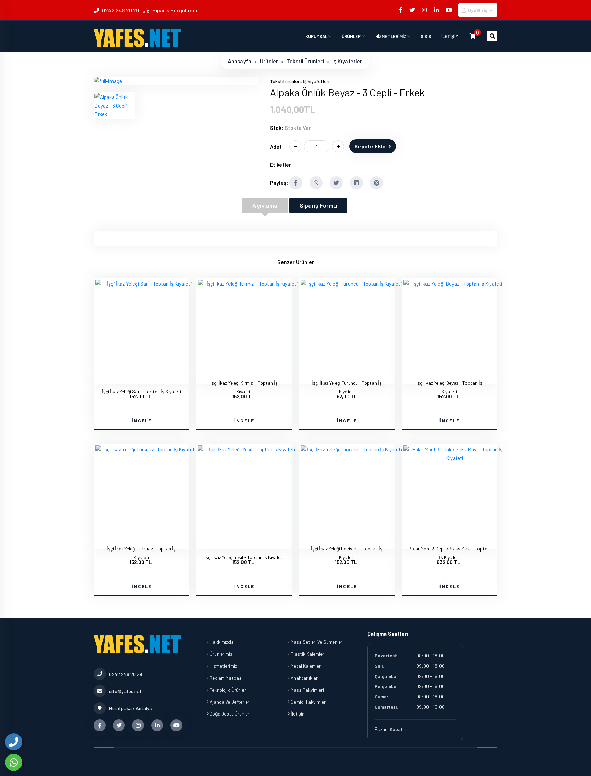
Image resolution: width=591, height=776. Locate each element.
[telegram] (412, 9)
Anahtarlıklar (304, 678)
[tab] (114, 105)
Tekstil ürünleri (305, 61)
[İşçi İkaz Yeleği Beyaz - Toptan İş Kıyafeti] (454, 284)
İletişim (298, 714)
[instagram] (425, 9)
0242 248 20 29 (120, 10)
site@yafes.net (125, 691)
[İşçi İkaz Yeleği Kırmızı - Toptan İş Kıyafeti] (249, 284)
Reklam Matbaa (225, 678)
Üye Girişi (478, 10)
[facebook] (401, 9)
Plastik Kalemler (307, 654)
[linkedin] (437, 9)
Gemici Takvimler (308, 702)
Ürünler (269, 61)
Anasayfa (239, 61)
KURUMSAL (316, 36)
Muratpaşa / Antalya (130, 708)
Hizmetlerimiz (223, 666)
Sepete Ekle (370, 146)
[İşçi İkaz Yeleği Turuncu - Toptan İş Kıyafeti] (352, 284)
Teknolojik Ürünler (227, 690)
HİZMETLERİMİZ (391, 36)
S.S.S (426, 36)
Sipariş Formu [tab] (318, 205)
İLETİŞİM (449, 36)
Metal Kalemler (305, 666)
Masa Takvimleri (307, 690)
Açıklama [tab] (264, 205)
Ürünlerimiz (220, 654)
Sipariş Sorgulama (174, 10)
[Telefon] (13, 741)
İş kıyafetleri (348, 61)
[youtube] (449, 9)
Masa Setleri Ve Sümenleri (316, 642)
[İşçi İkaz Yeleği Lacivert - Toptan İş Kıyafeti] (352, 449)
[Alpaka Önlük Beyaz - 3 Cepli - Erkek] (108, 81)
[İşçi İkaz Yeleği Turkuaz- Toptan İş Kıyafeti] (146, 449)
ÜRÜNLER (352, 36)
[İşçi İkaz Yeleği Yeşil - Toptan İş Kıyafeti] (249, 449)
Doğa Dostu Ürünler (229, 714)
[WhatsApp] (13, 762)
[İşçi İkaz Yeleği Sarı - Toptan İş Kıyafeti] (146, 284)
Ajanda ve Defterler (229, 702)
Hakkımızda (221, 642)
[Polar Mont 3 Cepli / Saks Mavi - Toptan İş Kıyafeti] (454, 458)
